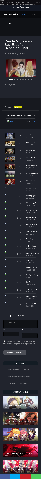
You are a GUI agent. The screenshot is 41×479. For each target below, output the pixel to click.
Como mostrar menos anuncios (18, 376)
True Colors (30, 135)
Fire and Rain (31, 150)
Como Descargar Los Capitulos (18, 369)
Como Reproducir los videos (17, 383)
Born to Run (30, 142)
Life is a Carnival (32, 173)
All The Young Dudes (32, 188)
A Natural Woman (32, 246)
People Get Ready (32, 268)
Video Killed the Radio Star (32, 158)
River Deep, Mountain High (32, 203)
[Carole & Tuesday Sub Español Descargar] (20, 33)
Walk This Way (31, 224)
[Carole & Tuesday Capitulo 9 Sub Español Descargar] (34, 33)
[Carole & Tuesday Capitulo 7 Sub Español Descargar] (7, 33)
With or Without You (32, 210)
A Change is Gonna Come (32, 304)
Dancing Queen (31, 196)
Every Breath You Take (32, 165)
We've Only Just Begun (32, 217)
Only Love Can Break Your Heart (32, 260)
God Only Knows (32, 239)
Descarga (18, 107)
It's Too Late (30, 282)
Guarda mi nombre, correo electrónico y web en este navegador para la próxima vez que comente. (19, 343)
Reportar (23, 14)
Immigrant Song (32, 275)
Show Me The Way (32, 181)
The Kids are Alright (32, 232)
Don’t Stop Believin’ (32, 296)
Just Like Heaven (32, 289)
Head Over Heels (32, 253)
